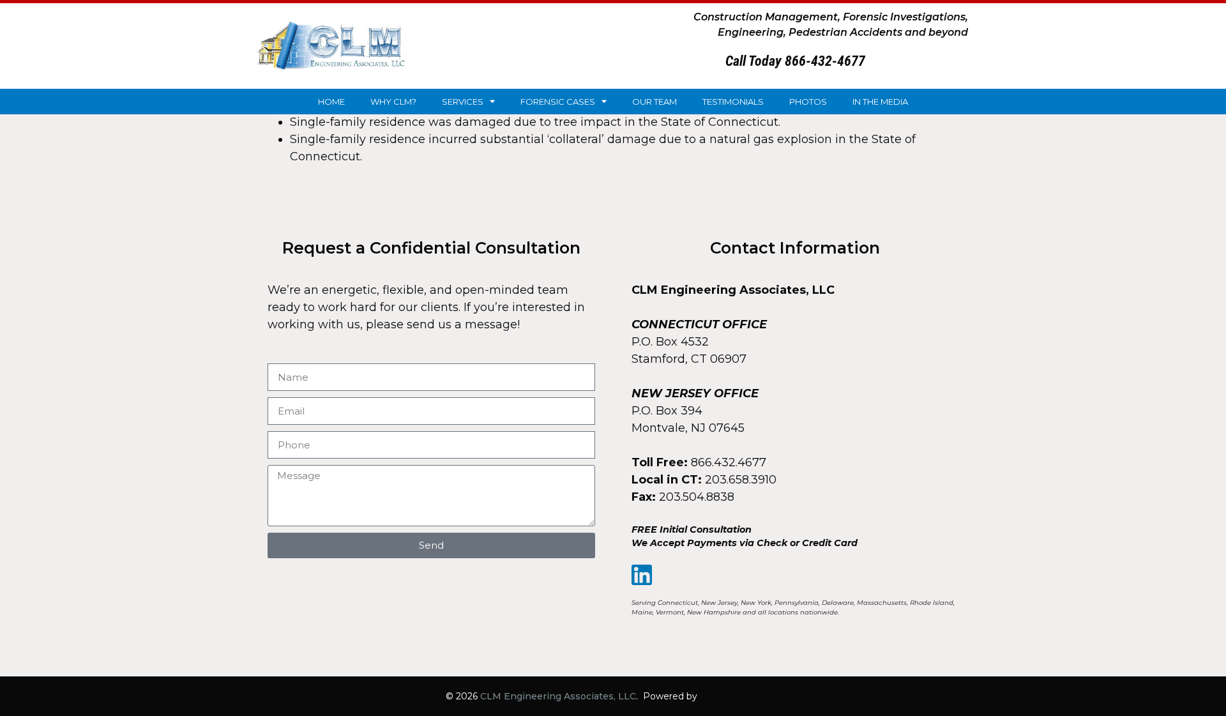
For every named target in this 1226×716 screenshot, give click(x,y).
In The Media (880, 101)
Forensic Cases (557, 101)
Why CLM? (393, 101)
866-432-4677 (825, 61)
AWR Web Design (740, 696)
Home (331, 101)
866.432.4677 (728, 462)
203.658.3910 (740, 480)
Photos (808, 101)
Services (462, 101)
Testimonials (733, 101)
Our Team (654, 101)
